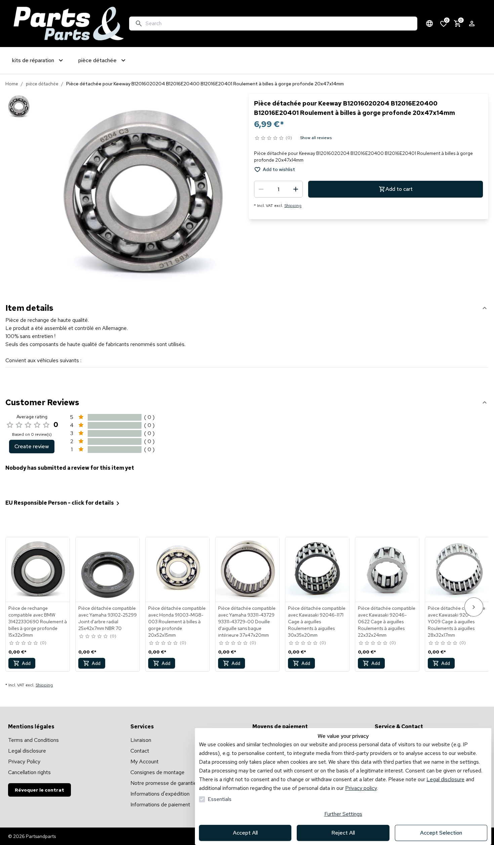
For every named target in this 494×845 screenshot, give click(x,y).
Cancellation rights (29, 772)
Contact (139, 750)
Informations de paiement (160, 804)
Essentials (220, 799)
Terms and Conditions (33, 740)
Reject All (343, 832)
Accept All (245, 832)
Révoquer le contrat (39, 790)
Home (11, 84)
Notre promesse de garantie (163, 783)
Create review (31, 446)
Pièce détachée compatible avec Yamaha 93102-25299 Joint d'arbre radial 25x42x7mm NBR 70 (107, 618)
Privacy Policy (24, 761)
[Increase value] (295, 189)
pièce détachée (42, 84)
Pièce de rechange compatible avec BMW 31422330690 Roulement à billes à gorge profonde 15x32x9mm (37, 621)
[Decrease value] (261, 189)
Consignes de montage (157, 772)
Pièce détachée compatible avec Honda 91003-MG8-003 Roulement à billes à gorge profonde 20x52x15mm (177, 621)
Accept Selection (441, 832)
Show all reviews (316, 137)
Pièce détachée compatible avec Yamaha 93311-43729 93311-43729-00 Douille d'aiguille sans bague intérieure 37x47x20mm (247, 621)
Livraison (140, 740)
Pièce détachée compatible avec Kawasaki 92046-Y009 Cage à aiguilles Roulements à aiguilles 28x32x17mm (456, 621)
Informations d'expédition (160, 793)
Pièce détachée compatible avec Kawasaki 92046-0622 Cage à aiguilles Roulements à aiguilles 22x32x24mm (386, 621)
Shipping (292, 205)
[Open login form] (472, 23)
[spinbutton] (278, 189)
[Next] (473, 607)
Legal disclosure (445, 779)
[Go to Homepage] (68, 23)
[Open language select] (429, 23)
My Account (144, 761)
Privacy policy (361, 788)
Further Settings (343, 813)
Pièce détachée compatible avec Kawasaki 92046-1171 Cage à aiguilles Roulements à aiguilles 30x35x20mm (316, 621)
